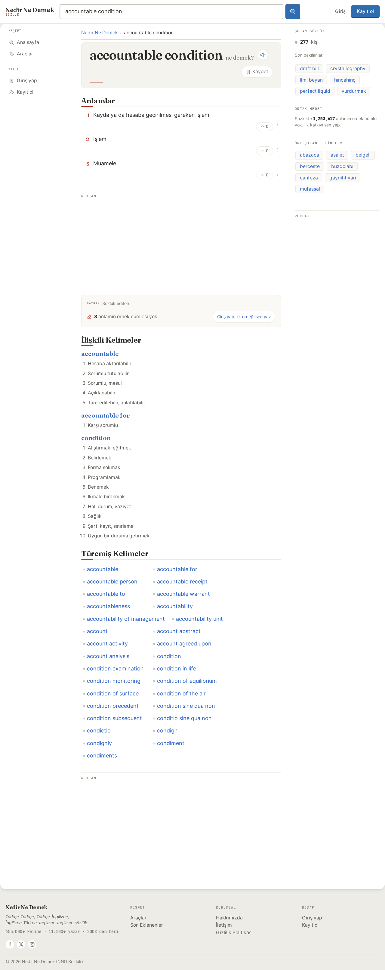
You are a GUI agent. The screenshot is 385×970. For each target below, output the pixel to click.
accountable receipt (182, 581)
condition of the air (181, 693)
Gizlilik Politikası (234, 932)
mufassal (310, 189)
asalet (337, 155)
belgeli (363, 155)
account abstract (179, 631)
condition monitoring (113, 681)
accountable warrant (183, 594)
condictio (99, 730)
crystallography (347, 68)
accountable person (112, 581)
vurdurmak (354, 91)
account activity (107, 643)
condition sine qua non (186, 706)
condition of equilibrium (187, 681)
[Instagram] (32, 944)
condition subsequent (114, 718)
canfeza (309, 178)
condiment (170, 743)
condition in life (176, 668)
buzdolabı (342, 166)
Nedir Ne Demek (99, 33)
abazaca (309, 155)
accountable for (105, 415)
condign (167, 730)
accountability (175, 606)
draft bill (309, 68)
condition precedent (113, 706)
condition (96, 438)
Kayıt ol (365, 11)
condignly (99, 743)
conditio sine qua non (184, 718)
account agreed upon (184, 643)
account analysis (108, 656)
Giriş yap (312, 918)
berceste (310, 166)
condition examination (115, 668)
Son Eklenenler (146, 925)
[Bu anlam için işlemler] (277, 125)
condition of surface (113, 693)
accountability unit (199, 619)
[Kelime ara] (292, 11)
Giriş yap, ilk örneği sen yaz (244, 316)
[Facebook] (9, 944)
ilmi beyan (311, 80)
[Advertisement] (181, 242)
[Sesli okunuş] (263, 55)
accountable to (106, 594)
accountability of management (126, 619)
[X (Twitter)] (21, 944)
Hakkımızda (229, 918)
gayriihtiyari (342, 178)
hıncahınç (345, 80)
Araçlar (138, 918)
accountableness (108, 606)
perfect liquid (315, 91)
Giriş (340, 11)
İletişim (224, 925)
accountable (100, 353)
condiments (102, 755)
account (97, 631)
